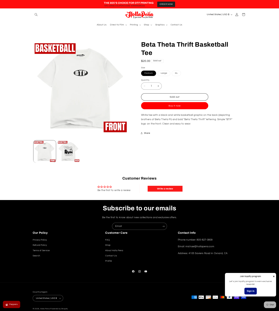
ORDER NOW (166, 4)
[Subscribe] (163, 226)
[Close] (273, 276)
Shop (108, 245)
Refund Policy (40, 245)
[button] (36, 14)
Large (165, 74)
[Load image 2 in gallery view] (68, 151)
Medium (150, 74)
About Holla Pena (114, 250)
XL (178, 74)
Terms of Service (41, 250)
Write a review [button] (165, 189)
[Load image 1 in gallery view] (44, 151)
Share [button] (147, 133)
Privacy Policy (40, 240)
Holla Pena (45, 309)
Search (36, 256)
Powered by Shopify (59, 309)
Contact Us (111, 256)
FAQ (107, 240)
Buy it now (175, 106)
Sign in (250, 291)
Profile (108, 261)
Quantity (145, 80)
